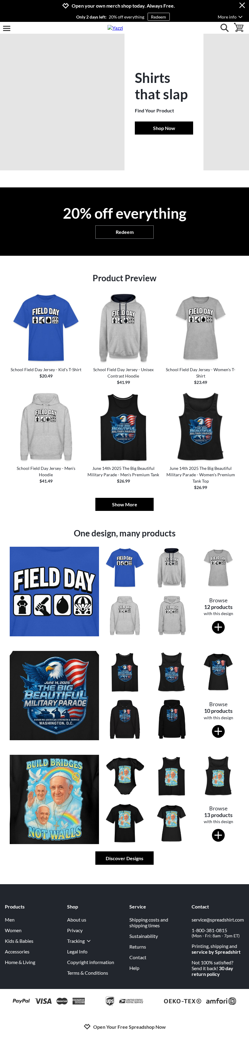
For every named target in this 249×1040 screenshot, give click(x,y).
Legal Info (77, 951)
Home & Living (20, 962)
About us (76, 919)
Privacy (75, 930)
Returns (137, 946)
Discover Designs (124, 858)
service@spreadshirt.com (218, 919)
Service (137, 906)
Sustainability (143, 936)
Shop (72, 906)
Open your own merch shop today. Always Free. (123, 6)
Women (13, 930)
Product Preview (124, 278)
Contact (137, 957)
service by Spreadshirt (216, 952)
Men (10, 919)
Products (15, 906)
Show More (124, 504)
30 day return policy (212, 971)
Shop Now (164, 128)
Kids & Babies (19, 941)
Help (134, 968)
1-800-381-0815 (216, 932)
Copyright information (90, 962)
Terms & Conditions (87, 973)
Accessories (17, 951)
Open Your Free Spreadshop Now (129, 1027)
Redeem (158, 16)
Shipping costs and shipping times (148, 922)
